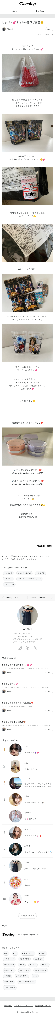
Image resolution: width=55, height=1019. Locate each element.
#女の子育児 (24, 970)
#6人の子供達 (9, 987)
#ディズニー (9, 584)
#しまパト (40, 573)
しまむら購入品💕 (10, 684)
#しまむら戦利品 (24, 573)
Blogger (40, 11)
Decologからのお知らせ (28, 935)
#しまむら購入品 (41, 687)
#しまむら (8, 573)
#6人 (35, 976)
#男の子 (42, 953)
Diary (49, 29)
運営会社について (43, 1006)
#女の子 (45, 965)
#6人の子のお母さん (27, 982)
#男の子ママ (9, 959)
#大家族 (7, 976)
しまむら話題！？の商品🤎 (14, 722)
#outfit (22, 687)
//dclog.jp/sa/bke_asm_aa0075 (27, 473)
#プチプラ (47, 668)
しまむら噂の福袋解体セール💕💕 (17, 665)
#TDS (10, 687)
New (14, 11)
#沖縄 (22, 965)
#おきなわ (39, 959)
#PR (15, 953)
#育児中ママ (9, 965)
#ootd (16, 687)
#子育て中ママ (28, 953)
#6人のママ (9, 982)
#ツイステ (8, 579)
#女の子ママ (9, 970)
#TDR (4, 687)
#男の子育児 (24, 959)
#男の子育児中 (22, 976)
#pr (6, 953)
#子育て (33, 965)
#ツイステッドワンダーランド (29, 579)
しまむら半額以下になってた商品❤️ (17, 703)
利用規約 (8, 1006)
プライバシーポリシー (23, 1006)
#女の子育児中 (40, 970)
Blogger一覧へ (27, 915)
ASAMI (27, 628)
